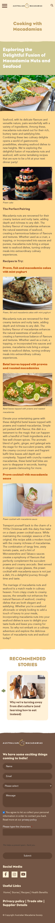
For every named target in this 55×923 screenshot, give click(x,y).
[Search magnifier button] (51, 5)
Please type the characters (17, 826)
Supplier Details (15, 905)
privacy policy (29, 819)
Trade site (35, 901)
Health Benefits (40, 892)
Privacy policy (13, 901)
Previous (3, 690)
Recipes (25, 892)
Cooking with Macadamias (27, 26)
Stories (15, 892)
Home (6, 892)
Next (52, 690)
